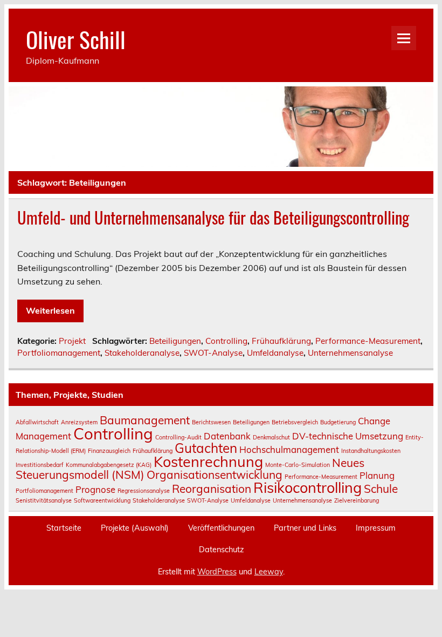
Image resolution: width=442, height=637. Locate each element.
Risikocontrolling (307, 487)
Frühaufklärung (281, 341)
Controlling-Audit (178, 437)
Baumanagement (145, 420)
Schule (381, 489)
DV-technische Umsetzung (347, 436)
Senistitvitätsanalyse (44, 500)
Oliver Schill (76, 39)
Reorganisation (211, 489)
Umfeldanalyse (275, 353)
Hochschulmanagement (289, 449)
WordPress (217, 572)
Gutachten (206, 448)
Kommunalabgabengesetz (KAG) (108, 465)
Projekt (72, 341)
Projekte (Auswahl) (135, 528)
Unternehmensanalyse (350, 353)
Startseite (63, 528)
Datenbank (227, 436)
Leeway (268, 572)
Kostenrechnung (208, 461)
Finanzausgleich (109, 451)
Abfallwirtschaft (37, 422)
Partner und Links (305, 528)
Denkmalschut (271, 437)
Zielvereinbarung (356, 500)
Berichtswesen (211, 422)
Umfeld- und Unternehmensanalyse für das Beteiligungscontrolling (213, 217)
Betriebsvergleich (295, 422)
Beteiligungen (175, 341)
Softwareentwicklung (102, 500)
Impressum (376, 528)
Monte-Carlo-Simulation (297, 465)
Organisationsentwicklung (214, 474)
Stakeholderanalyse (142, 353)
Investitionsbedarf (40, 465)
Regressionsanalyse (144, 490)
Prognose (95, 489)
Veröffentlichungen (221, 528)
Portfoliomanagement (58, 353)
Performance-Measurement (367, 341)
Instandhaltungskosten (370, 451)
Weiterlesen (50, 310)
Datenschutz (221, 549)
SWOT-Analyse (213, 353)
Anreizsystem (79, 422)
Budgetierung (338, 422)
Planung (377, 475)
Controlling (226, 341)
